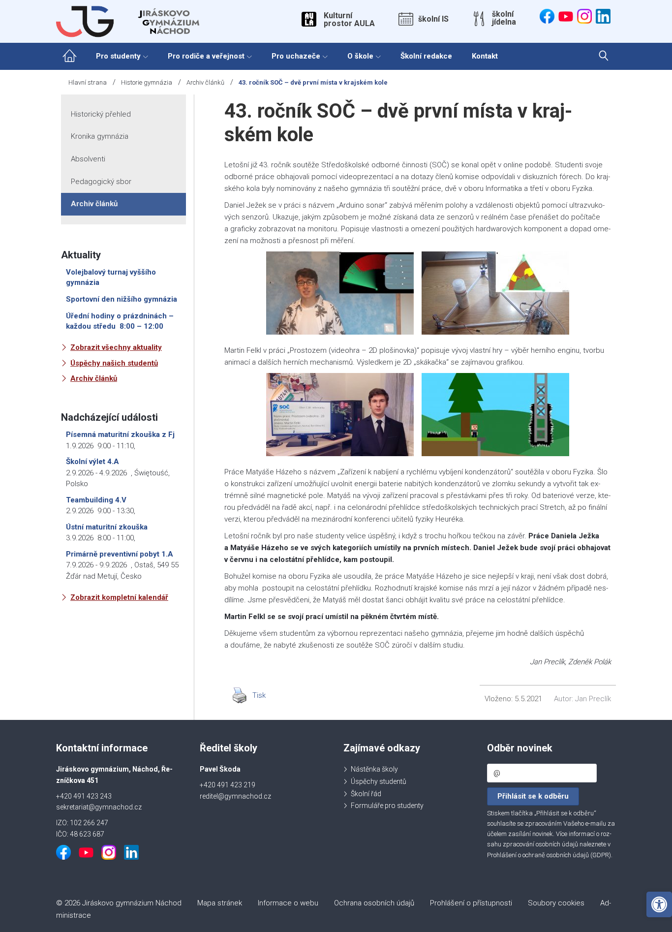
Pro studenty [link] (118, 56)
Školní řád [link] (366, 794)
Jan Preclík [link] (593, 698)
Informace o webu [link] (288, 903)
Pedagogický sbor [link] (101, 181)
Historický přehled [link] (101, 114)
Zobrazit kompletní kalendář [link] (119, 597)
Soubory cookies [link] (556, 903)
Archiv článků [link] (205, 82)
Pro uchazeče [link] (296, 56)
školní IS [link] (433, 19)
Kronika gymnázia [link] (99, 136)
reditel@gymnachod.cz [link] (235, 796)
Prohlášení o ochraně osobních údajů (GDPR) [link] (549, 855)
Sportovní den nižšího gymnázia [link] (121, 299)
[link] (659, 904)
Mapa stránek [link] (219, 903)
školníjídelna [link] (504, 18)
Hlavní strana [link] (87, 82)
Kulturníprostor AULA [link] (349, 20)
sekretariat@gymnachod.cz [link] (99, 807)
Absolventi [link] (88, 159)
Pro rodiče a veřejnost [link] (206, 56)
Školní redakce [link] (426, 56)
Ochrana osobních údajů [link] (374, 903)
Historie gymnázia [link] (146, 82)
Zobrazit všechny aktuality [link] (116, 347)
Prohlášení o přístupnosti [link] (471, 903)
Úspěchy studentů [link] (378, 781)
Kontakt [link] (485, 56)
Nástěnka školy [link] (374, 769)
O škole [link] (360, 56)
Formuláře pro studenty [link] (387, 805)
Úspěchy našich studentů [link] (114, 363)
